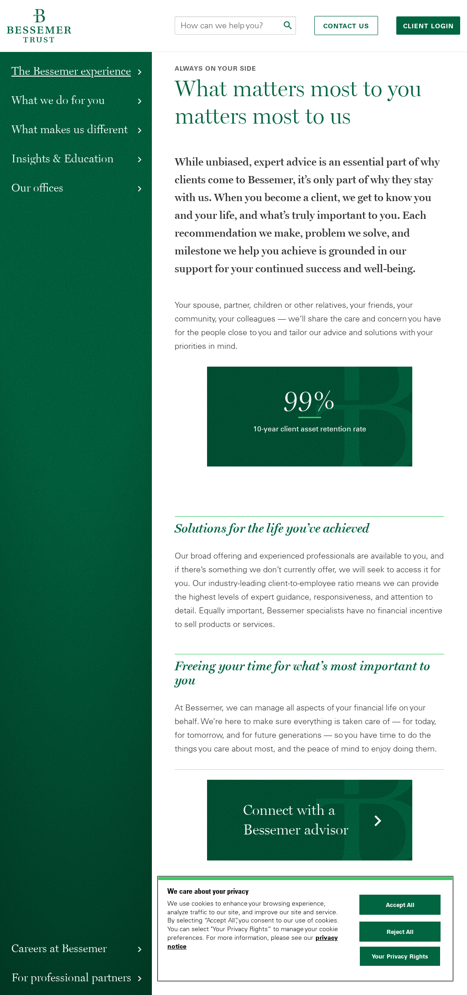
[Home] (39, 25)
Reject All (400, 931)
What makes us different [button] (69, 129)
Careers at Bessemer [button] (59, 948)
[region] (305, 928)
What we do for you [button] (58, 100)
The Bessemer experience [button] (71, 71)
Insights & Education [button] (62, 158)
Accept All (400, 904)
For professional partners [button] (71, 977)
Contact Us (346, 26)
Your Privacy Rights (400, 956)
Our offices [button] (37, 187)
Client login (429, 26)
